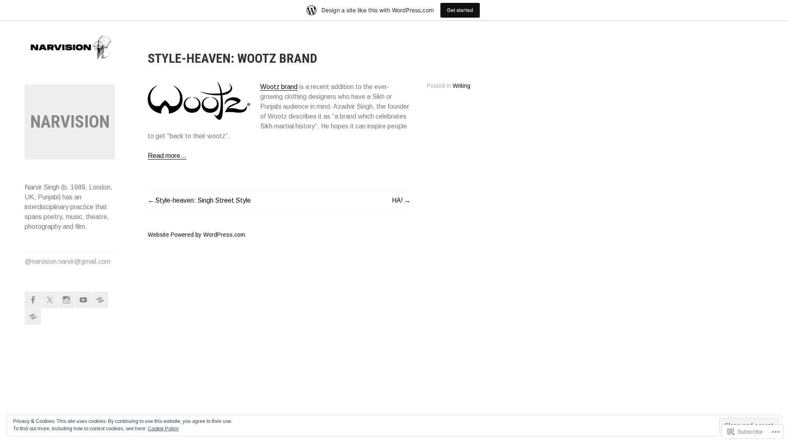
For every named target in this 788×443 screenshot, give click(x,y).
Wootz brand (279, 86)
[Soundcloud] (100, 300)
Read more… (167, 155)
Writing (461, 86)
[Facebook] (33, 300)
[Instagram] (66, 300)
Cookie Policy (163, 429)
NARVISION (70, 122)
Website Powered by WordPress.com (196, 234)
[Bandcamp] (33, 316)
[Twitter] (49, 300)
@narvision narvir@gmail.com (67, 261)
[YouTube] (83, 300)
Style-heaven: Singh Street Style (203, 200)
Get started (460, 10)
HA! (397, 200)
